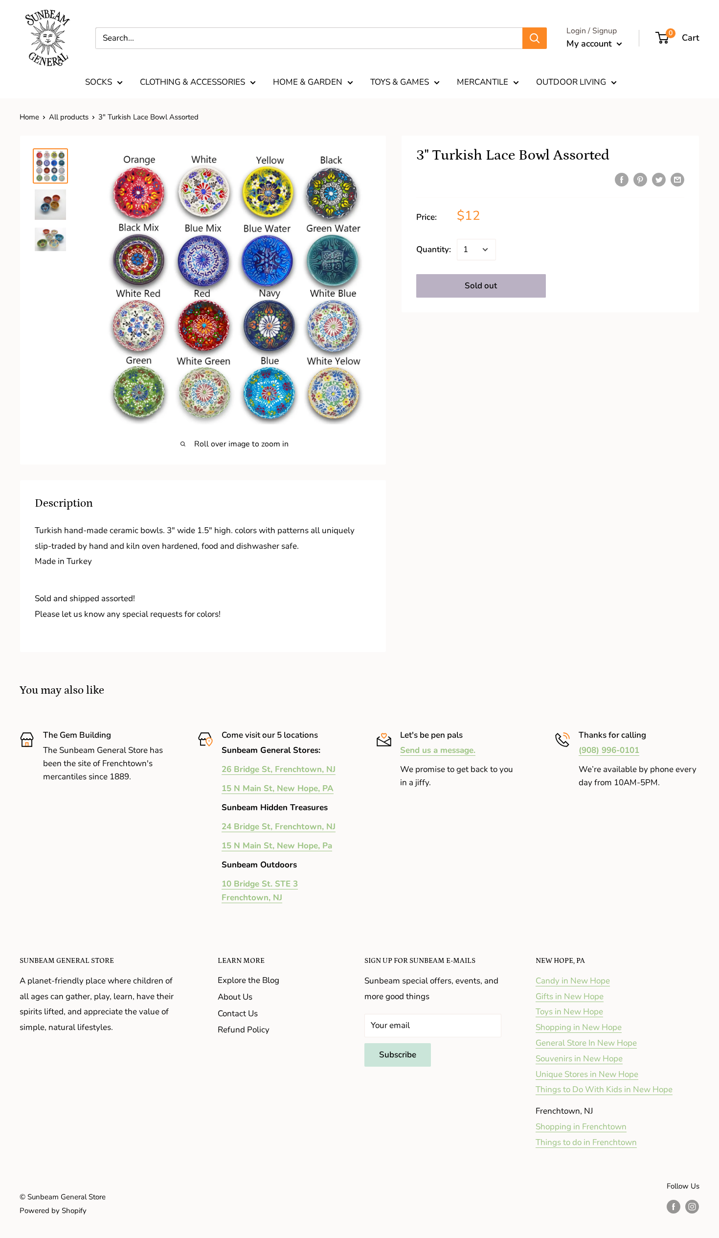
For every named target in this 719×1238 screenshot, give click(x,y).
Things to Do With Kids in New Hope (604, 1089)
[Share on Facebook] (622, 179)
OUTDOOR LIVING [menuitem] (571, 82)
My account (590, 43)
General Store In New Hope (586, 1043)
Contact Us (238, 1013)
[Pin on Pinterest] (640, 179)
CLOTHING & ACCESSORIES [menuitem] (192, 82)
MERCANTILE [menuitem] (482, 82)
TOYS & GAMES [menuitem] (399, 82)
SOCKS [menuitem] (98, 82)
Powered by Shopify (53, 1210)
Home (29, 117)
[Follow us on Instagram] (692, 1206)
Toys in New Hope (569, 1011)
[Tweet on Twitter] (659, 179)
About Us (235, 997)
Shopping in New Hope (579, 1027)
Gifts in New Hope (570, 996)
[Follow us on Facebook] (673, 1206)
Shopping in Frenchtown (581, 1126)
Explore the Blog (248, 980)
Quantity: (433, 250)
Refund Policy (244, 1029)
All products (69, 117)
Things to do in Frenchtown (586, 1142)
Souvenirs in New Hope (579, 1058)
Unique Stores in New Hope (587, 1074)
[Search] (534, 38)
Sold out (481, 285)
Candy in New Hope (573, 980)
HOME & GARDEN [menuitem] (307, 82)
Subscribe (397, 1054)
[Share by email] (677, 179)
